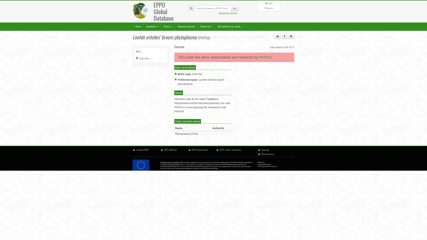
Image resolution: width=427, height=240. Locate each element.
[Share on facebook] (284, 36)
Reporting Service (186, 26)
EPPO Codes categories (230, 149)
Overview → (146, 58)
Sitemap (265, 149)
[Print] (277, 36)
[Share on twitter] (291, 36)
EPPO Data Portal (200, 149)
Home (138, 26)
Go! (235, 8)
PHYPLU (265, 57)
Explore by (205, 26)
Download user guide (230, 26)
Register (270, 8)
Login (270, 3)
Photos (167, 26)
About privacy (267, 154)
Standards (151, 26)
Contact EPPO (142, 149)
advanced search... (229, 13)
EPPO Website (170, 149)
